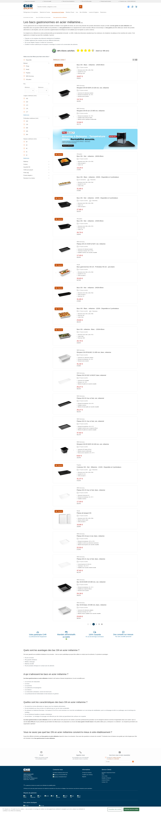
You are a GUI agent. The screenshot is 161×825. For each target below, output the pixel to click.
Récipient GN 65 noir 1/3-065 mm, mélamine (91, 111)
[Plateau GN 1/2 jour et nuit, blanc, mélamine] (64, 541)
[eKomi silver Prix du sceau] (54, 51)
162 (27, 98)
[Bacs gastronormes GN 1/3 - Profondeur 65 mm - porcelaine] (65, 272)
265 (27, 127)
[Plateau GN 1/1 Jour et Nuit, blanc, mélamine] (64, 564)
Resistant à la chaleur (29, 178)
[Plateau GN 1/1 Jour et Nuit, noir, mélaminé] (64, 426)
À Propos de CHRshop (87, 772)
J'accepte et (114, 758)
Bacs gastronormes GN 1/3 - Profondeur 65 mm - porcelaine (96, 267)
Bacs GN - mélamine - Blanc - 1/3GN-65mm (90, 329)
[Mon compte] (129, 7)
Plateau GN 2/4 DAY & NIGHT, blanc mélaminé (91, 375)
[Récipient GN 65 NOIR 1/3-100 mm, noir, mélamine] (64, 93)
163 (27, 101)
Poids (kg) (26, 172)
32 (26, 155)
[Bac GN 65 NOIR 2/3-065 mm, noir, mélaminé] (64, 587)
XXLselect (28, 79)
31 (26, 151)
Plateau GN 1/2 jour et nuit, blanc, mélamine (90, 536)
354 (27, 134)
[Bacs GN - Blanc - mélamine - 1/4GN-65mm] (64, 71)
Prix (24, 83)
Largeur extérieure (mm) (30, 95)
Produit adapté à (27, 175)
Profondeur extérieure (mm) (30, 118)
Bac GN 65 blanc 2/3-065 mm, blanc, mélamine (91, 605)
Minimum (29, 89)
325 (27, 131)
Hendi (27, 69)
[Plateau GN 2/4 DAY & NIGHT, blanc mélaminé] (64, 380)
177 (27, 112)
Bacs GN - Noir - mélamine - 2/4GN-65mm (90, 287)
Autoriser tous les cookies (131, 809)
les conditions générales (116, 757)
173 (27, 105)
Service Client (104, 775)
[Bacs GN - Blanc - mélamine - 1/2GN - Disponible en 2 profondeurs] (64, 315)
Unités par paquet (28, 169)
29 (26, 145)
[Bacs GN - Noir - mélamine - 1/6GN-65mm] (64, 161)
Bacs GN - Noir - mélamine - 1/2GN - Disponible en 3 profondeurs (97, 198)
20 (26, 141)
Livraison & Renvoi (105, 780)
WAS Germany (30, 76)
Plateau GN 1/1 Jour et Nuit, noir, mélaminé (90, 421)
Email (41, 755)
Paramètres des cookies (115, 809)
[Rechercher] (80, 6)
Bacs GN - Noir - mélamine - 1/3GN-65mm (90, 221)
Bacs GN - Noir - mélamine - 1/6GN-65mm (90, 156)
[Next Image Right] (73, 116)
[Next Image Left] (56, 116)
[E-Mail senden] (133, 761)
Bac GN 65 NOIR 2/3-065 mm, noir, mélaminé (91, 582)
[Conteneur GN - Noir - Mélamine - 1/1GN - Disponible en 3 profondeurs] (64, 472)
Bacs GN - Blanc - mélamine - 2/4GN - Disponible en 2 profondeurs (98, 177)
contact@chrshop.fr (63, 776)
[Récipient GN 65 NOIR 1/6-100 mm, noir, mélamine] (65, 449)
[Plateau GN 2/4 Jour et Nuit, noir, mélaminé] (64, 403)
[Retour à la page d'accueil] (28, 6)
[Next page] (99, 624)
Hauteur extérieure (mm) (30, 139)
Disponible (29, 60)
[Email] (41, 752)
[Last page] (102, 624)
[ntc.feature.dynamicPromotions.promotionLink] (95, 139)
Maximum (42, 89)
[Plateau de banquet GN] (64, 518)
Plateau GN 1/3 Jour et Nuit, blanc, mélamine (91, 490)
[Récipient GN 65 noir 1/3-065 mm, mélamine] (65, 116)
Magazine (84, 776)
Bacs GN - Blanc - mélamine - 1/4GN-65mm (90, 65)
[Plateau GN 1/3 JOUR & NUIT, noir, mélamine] (64, 249)
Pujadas (28, 72)
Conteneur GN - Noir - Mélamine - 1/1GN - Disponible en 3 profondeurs (99, 467)
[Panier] (136, 7)
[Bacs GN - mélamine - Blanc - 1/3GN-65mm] (64, 336)
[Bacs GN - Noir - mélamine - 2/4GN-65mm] (64, 294)
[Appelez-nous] (80, 752)
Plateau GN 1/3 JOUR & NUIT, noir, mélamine (91, 244)
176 (27, 108)
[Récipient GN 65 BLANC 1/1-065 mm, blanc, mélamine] (64, 358)
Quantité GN (26, 167)
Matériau (25, 161)
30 (26, 148)
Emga (27, 66)
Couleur (25, 164)
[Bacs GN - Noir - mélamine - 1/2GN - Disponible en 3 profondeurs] (64, 204)
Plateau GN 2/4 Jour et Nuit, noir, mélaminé (90, 398)
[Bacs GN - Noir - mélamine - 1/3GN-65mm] (64, 226)
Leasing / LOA (105, 782)
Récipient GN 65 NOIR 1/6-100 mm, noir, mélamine (93, 444)
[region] (80, 816)
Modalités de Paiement (106, 777)
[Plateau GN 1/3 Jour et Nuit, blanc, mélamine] (64, 495)
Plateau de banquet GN (84, 513)
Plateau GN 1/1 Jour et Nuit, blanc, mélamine (91, 559)
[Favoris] (132, 7)
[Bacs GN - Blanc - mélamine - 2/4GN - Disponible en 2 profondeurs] (64, 183)
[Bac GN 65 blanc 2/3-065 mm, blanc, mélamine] (64, 610)
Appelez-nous (80, 755)
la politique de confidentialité (113, 758)
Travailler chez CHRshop (87, 774)
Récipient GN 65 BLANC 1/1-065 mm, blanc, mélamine (94, 352)
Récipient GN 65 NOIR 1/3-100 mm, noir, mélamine (93, 88)
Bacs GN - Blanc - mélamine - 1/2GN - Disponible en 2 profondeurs (98, 308)
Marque (25, 63)
